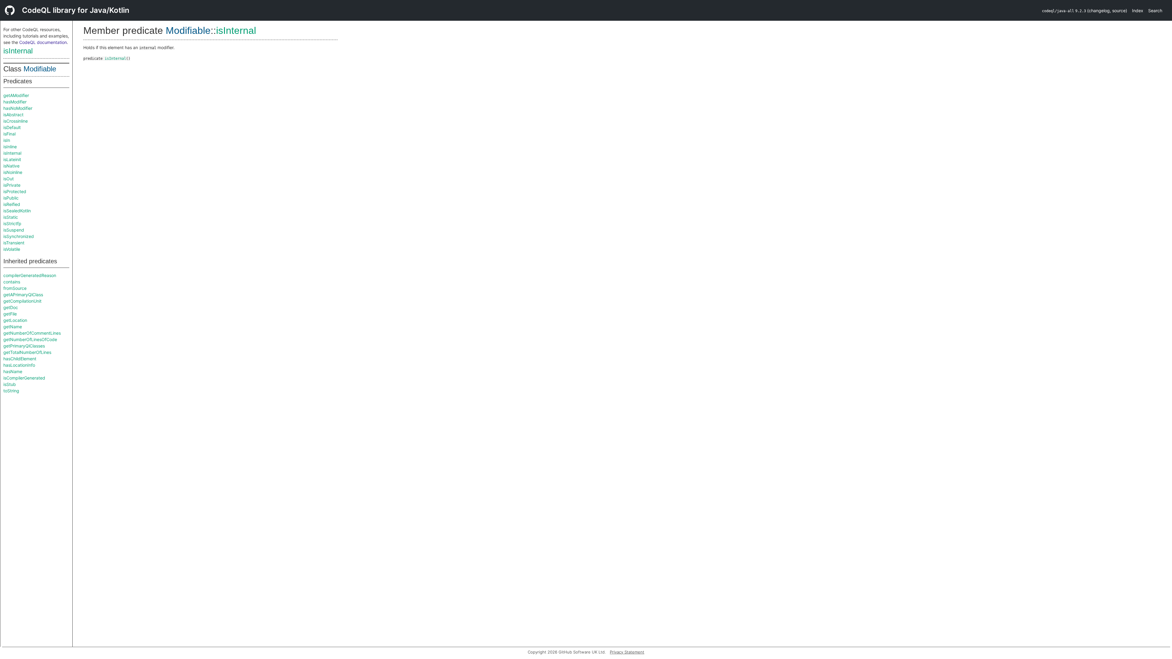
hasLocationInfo (19, 365)
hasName (12, 371)
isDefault (12, 127)
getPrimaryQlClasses (24, 345)
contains (11, 281)
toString (11, 390)
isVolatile (11, 249)
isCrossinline (15, 121)
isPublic (11, 197)
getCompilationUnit (22, 301)
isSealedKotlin (17, 210)
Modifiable (40, 69)
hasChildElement (19, 358)
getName (12, 326)
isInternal (18, 51)
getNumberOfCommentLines (32, 333)
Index (1137, 10)
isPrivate (11, 185)
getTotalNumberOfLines (27, 352)
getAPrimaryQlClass (23, 294)
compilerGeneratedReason (29, 275)
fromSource (15, 288)
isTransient (13, 242)
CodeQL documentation (43, 42)
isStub (9, 384)
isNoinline (12, 172)
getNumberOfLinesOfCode (30, 339)
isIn (6, 140)
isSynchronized (18, 236)
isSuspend (13, 229)
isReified (11, 204)
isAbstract (13, 114)
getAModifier (16, 95)
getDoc (10, 307)
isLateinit (12, 159)
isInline (10, 146)
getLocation (15, 320)
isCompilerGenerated (24, 377)
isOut (8, 178)
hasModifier (15, 101)
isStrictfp (12, 223)
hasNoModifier (17, 108)
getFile (10, 313)
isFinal (9, 133)
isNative (11, 165)
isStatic (10, 217)
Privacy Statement (627, 652)
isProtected (14, 191)
